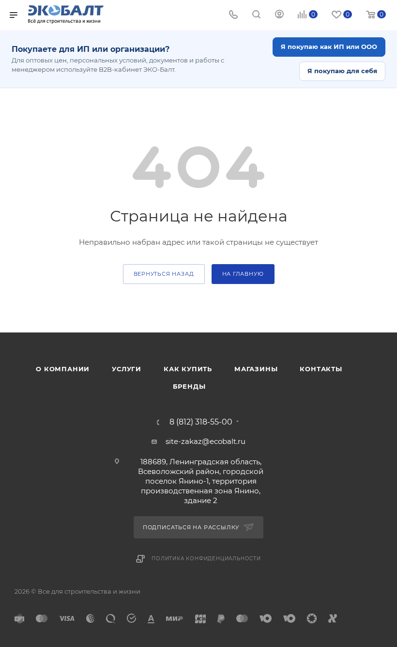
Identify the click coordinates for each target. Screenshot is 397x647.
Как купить (188, 369)
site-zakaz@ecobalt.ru (205, 441)
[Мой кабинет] (279, 15)
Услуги (126, 369)
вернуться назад (164, 273)
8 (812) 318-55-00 (200, 422)
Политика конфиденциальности (206, 558)
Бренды (189, 386)
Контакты (321, 369)
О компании (63, 369)
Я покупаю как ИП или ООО (329, 46)
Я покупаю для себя (342, 71)
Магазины (255, 369)
